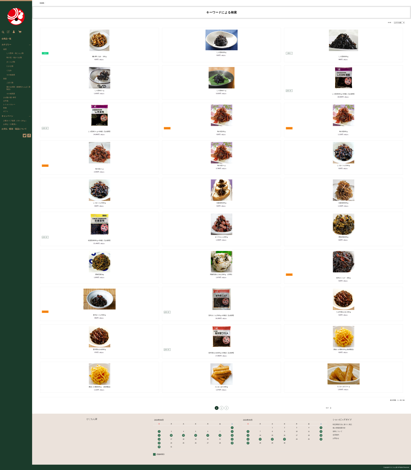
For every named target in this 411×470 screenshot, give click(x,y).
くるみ (9, 70)
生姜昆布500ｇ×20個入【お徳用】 (99, 240)
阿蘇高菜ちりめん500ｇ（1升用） (221, 274)
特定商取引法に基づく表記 (342, 424)
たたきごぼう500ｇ (221, 387)
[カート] (19, 32)
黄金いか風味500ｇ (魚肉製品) (99, 387)
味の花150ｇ (221, 131)
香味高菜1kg (99, 274)
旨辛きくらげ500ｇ (99, 315)
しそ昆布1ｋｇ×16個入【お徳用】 (99, 131)
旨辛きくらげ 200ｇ (343, 278)
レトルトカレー (9, 104)
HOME (42, 3)
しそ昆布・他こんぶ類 (15, 53)
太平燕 (5, 101)
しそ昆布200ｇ (222, 52)
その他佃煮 (10, 75)
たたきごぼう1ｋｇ (343, 386)
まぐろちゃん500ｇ (221, 237)
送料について (337, 431)
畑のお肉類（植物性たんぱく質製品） (18, 88)
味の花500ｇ (343, 131)
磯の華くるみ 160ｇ (99, 56)
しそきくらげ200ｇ (343, 165)
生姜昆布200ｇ (222, 203)
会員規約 (336, 435)
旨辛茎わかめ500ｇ (99, 349)
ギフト (5, 111)
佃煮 (5, 49)
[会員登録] (8, 32)
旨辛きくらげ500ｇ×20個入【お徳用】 (221, 315)
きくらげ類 (10, 62)
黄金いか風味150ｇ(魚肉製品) (344, 349)
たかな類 (9, 66)
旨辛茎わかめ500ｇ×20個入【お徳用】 (221, 353)
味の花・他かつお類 (14, 57)
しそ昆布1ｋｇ (99, 90)
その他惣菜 (10, 94)
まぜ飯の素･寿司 (9, 97)
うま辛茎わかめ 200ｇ (343, 312)
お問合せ (336, 438)
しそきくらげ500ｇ (99, 203)
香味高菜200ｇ (344, 237)
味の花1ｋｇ (99, 169)
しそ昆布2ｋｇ (221, 90)
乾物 (5, 108)
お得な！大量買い (10, 124)
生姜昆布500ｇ (344, 203)
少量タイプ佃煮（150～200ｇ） (15, 121)
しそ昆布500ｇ (344, 56)
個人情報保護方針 (339, 428)
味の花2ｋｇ (221, 165)
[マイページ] (13, 32)
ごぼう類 (9, 83)
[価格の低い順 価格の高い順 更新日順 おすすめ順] (399, 22)
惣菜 (5, 79)
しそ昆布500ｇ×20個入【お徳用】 (343, 94)
